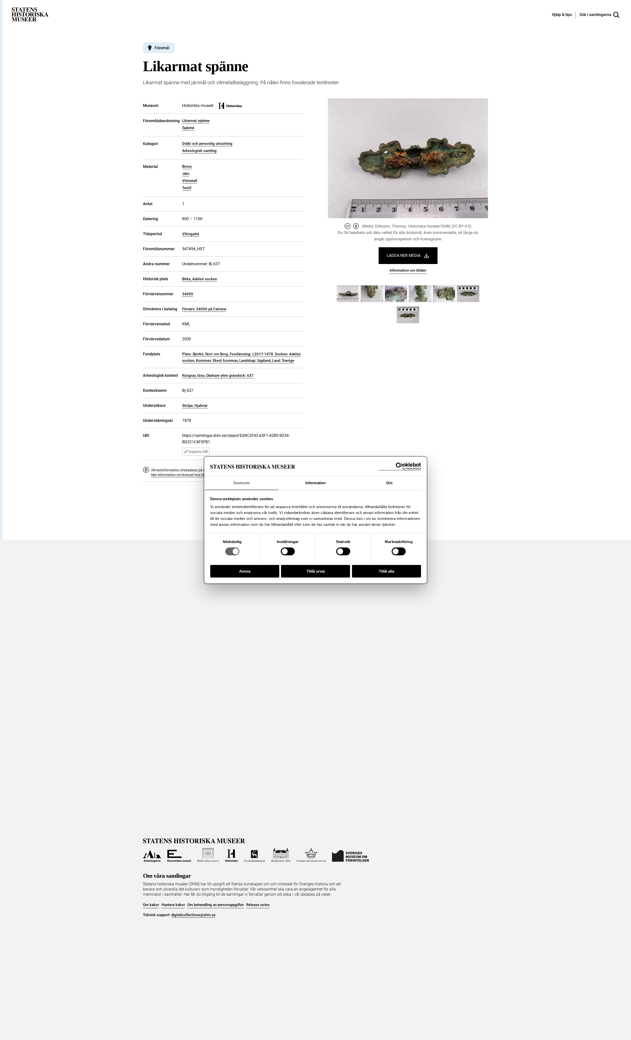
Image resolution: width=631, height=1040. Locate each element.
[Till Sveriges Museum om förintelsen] (350, 855)
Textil (186, 188)
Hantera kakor (173, 905)
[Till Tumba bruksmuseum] (311, 855)
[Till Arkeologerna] (152, 855)
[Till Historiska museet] (231, 855)
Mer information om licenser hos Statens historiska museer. (196, 475)
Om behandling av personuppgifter (215, 905)
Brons (187, 166)
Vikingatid (190, 234)
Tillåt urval (316, 571)
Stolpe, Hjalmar (195, 405)
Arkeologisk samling (199, 151)
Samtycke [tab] (241, 482)
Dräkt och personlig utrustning (207, 143)
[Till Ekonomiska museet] (179, 855)
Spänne (188, 128)
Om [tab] (389, 482)
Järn (185, 173)
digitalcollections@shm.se (193, 915)
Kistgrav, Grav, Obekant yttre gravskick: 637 (218, 375)
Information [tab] (315, 482)
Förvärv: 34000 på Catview (204, 309)
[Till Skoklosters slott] (280, 855)
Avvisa (244, 571)
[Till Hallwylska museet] (208, 855)
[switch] (288, 551)
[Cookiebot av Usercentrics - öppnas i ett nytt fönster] (399, 466)
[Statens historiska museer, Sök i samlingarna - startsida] (30, 14)
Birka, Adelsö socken (199, 279)
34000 (187, 294)
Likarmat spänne (196, 120)
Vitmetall (189, 181)
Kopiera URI (198, 451)
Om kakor (151, 905)
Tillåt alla (386, 571)
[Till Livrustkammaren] (254, 855)
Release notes (258, 905)
